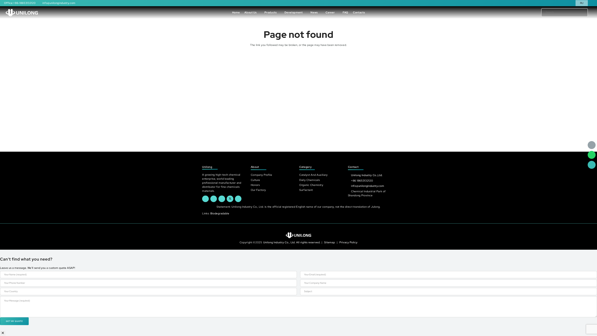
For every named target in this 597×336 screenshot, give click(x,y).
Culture (255, 180)
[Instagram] (238, 199)
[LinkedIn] (213, 199)
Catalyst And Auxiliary (313, 175)
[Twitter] (230, 199)
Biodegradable (219, 213)
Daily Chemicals (309, 180)
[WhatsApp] (592, 155)
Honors (255, 185)
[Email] (592, 145)
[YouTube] (221, 199)
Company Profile (261, 175)
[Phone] (592, 165)
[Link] (22, 12)
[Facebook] (205, 199)
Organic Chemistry (311, 185)
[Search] (580, 12)
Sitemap (330, 242)
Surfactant (306, 190)
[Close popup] (3, 333)
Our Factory (258, 190)
